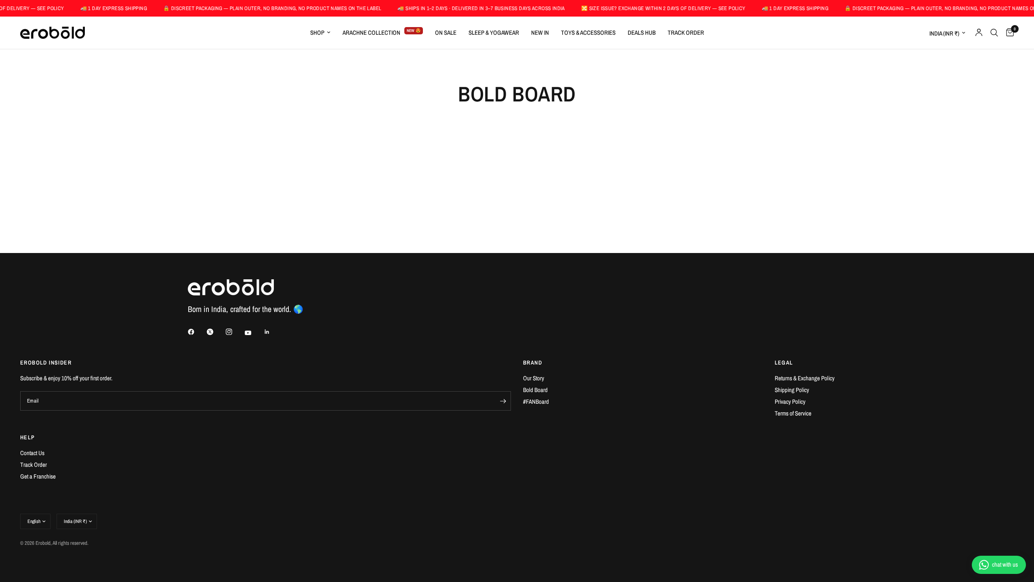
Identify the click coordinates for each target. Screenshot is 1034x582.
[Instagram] (235, 332)
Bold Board (535, 390)
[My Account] (978, 33)
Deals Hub (642, 32)
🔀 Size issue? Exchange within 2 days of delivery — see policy (650, 8)
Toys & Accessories (588, 32)
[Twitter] (216, 332)
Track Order (686, 32)
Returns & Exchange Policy (804, 378)
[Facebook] (197, 332)
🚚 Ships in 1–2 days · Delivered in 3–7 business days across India (467, 8)
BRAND (532, 362)
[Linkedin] (273, 332)
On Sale (445, 32)
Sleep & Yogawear (494, 32)
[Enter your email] (503, 401)
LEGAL (784, 362)
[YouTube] (254, 333)
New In (540, 32)
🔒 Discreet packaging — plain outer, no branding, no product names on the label (259, 8)
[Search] (994, 33)
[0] (1008, 33)
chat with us (1005, 564)
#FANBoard (536, 401)
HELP (27, 437)
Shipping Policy (792, 390)
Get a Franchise (38, 476)
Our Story (533, 378)
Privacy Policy (790, 401)
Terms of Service (793, 413)
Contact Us (32, 453)
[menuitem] (320, 33)
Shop (317, 32)
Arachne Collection (371, 32)
